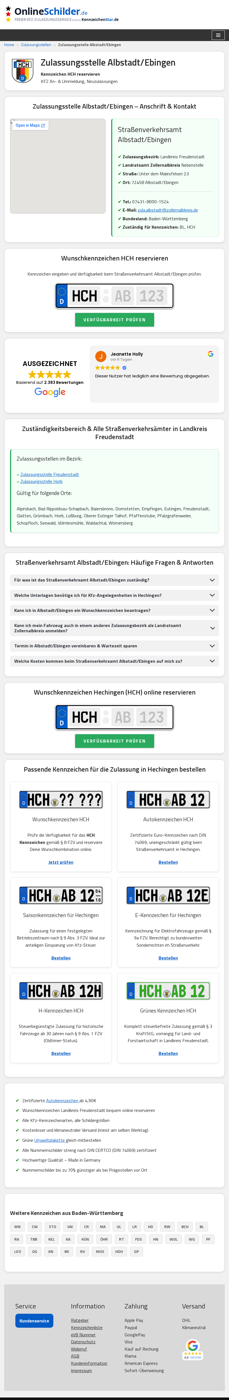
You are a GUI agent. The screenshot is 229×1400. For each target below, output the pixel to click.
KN (50, 1251)
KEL (51, 1239)
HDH (119, 1251)
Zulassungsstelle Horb (41, 481)
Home (9, 44)
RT (121, 1239)
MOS (100, 1251)
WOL (174, 1239)
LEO (17, 1251)
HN (155, 1239)
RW (167, 1226)
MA (103, 1226)
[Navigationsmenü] (218, 35)
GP (136, 1251)
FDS (138, 1239)
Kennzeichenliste (86, 1327)
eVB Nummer (83, 1334)
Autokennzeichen (62, 1100)
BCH (185, 1226)
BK (67, 1251)
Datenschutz (83, 1341)
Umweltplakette (50, 1140)
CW (35, 1226)
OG (34, 1251)
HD (150, 1226)
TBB (33, 1239)
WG (192, 1239)
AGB (75, 1356)
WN (17, 1226)
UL (119, 1226)
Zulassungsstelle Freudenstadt (49, 474)
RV (82, 1251)
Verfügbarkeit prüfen (115, 319)
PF (208, 1239)
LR (134, 1226)
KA (68, 1239)
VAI (70, 1226)
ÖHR (104, 1239)
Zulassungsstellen (36, 44)
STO (52, 1226)
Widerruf (79, 1349)
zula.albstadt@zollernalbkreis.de (168, 210)
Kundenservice (34, 1320)
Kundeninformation (89, 1363)
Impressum (81, 1370)
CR (86, 1226)
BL (202, 1226)
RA (16, 1239)
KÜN (85, 1239)
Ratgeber (80, 1320)
